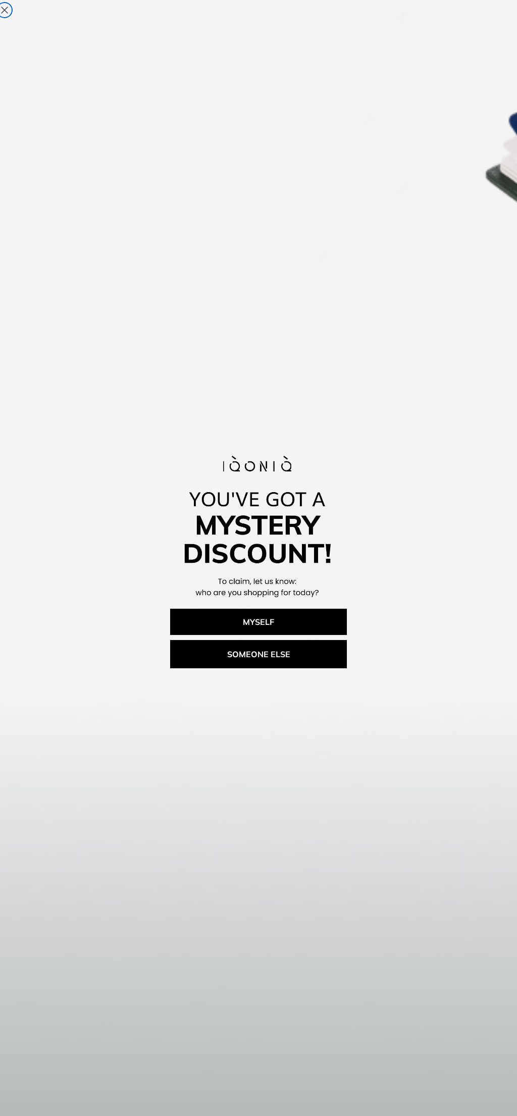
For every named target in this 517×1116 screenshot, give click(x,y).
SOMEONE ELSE (258, 654)
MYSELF (258, 622)
